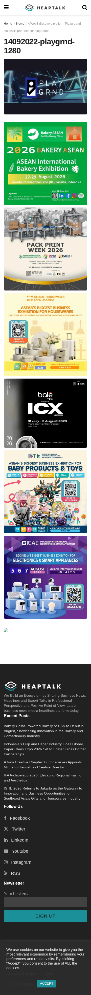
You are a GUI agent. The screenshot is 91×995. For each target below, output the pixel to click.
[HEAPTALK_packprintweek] (45, 249)
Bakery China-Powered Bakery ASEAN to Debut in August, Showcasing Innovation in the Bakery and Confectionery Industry (44, 731)
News (20, 23)
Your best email (18, 893)
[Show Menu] (6, 7)
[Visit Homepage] (45, 8)
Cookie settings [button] (20, 984)
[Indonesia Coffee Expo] (45, 413)
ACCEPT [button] (46, 983)
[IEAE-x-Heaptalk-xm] (45, 577)
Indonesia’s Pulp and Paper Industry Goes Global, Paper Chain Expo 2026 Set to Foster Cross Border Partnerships (45, 749)
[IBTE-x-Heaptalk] (45, 491)
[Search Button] (84, 7)
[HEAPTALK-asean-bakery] (45, 163)
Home (8, 23)
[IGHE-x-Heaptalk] (45, 334)
